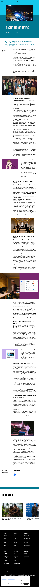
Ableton (27, 116)
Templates (5, 545)
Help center (5, 553)
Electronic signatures (27, 545)
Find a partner (16, 564)
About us (25, 553)
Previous (9, 484)
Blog (14, 553)
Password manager (27, 541)
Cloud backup (26, 542)
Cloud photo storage (27, 538)
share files (21, 188)
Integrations (5, 538)
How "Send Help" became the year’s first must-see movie (11, 519)
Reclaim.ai (15, 542)
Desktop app (5, 535)
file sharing (17, 108)
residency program (25, 380)
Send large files (26, 535)
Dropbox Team (21, 475)
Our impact (26, 557)
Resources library (16, 556)
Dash (14, 541)
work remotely (30, 459)
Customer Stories (10, 24)
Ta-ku (20, 119)
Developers (15, 557)
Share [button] (34, 1)
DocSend (15, 545)
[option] (11, 512)
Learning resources (6, 563)
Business (15, 538)
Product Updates (16, 548)
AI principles (5, 560)
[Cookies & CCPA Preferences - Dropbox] (15, 581)
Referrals (15, 560)
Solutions (5, 541)
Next (29, 484)
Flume (16, 119)
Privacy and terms (6, 556)
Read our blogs (6, 571)
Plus (14, 535)
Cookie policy (5, 557)
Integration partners (17, 563)
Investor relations (26, 556)
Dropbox (15, 138)
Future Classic (18, 101)
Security (5, 542)
